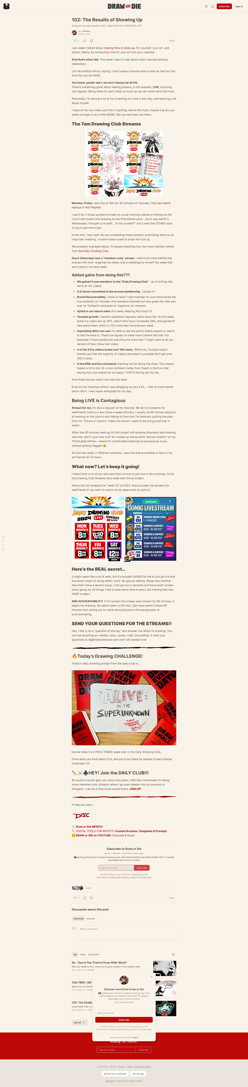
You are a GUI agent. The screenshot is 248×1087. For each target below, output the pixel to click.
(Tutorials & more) (123, 835)
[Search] (206, 6)
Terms (130, 1066)
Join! (97, 286)
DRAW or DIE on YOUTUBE (93, 835)
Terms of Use (137, 1026)
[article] (124, 968)
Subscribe (224, 6)
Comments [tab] (78, 918)
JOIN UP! (135, 789)
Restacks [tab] (91, 918)
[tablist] (84, 919)
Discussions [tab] (93, 954)
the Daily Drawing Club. (94, 251)
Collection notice (143, 1066)
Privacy (122, 1066)
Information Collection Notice (123, 1029)
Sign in (239, 6)
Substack (109, 1081)
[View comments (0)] (85, 41)
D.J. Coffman (84, 31)
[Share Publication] (213, 6)
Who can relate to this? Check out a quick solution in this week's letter (106, 966)
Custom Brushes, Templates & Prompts (141, 831)
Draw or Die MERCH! (89, 826)
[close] (151, 976)
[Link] (67, 124)
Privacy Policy (145, 1029)
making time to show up (119, 48)
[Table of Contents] (3, 543)
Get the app (138, 1073)
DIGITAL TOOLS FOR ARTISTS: (95, 831)
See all (77, 1022)
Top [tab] (75, 954)
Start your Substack (116, 1073)
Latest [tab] (83, 954)
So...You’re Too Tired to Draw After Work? (99, 962)
